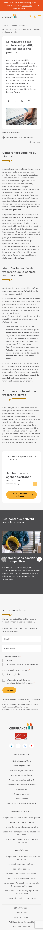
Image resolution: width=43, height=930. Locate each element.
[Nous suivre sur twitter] (22, 100)
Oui (8, 674)
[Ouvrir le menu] (39, 16)
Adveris (26, 927)
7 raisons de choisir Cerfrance (21, 784)
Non (19, 674)
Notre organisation (21, 766)
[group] (21, 559)
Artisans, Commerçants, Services (22, 664)
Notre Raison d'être (21, 761)
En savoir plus (21, 559)
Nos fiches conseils (21, 869)
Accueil (5, 25)
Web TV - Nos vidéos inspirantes (21, 878)
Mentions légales (21, 917)
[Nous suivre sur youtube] (28, 100)
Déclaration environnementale (21, 803)
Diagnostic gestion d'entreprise (21, 898)
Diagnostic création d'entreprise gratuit (21, 818)
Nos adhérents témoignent (21, 780)
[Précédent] (3, 559)
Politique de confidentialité (21, 922)
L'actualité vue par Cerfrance (21, 864)
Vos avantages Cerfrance (21, 770)
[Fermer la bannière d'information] (39, 6)
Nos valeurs (21, 789)
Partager (37, 142)
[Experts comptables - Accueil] (21, 736)
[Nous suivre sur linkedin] (8, 100)
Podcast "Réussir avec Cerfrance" (21, 873)
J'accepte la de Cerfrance (21, 681)
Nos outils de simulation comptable (21, 827)
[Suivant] (39, 559)
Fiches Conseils (18, 25)
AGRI (9, 660)
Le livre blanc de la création (21, 822)
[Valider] (35, 484)
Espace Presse (21, 799)
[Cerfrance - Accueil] (9, 16)
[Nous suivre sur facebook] (15, 100)
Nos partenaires (21, 794)
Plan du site (21, 912)
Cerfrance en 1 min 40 (21, 775)
